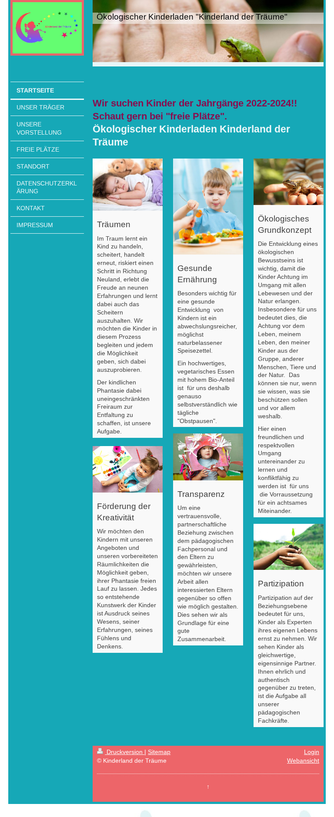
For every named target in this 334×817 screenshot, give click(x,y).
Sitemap (159, 751)
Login (311, 751)
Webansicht (303, 760)
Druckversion (124, 751)
